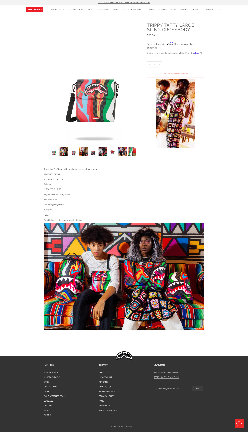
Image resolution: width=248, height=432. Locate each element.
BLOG (46, 410)
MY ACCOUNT (105, 377)
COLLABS (48, 405)
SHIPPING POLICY (107, 391)
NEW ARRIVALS (51, 372)
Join (197, 388)
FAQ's (101, 401)
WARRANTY (104, 405)
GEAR (46, 391)
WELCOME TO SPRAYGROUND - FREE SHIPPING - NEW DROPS (124, 2)
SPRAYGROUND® (120, 427)
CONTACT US (105, 387)
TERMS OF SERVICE (108, 410)
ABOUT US (103, 372)
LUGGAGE (48, 401)
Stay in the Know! (166, 377)
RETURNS (103, 382)
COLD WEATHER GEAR (54, 396)
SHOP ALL (48, 415)
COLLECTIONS (51, 387)
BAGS (46, 382)
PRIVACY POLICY (106, 396)
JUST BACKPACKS (52, 377)
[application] (239, 423)
